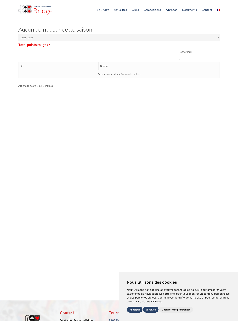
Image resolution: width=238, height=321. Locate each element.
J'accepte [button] (134, 309)
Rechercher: (185, 51)
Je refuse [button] (151, 309)
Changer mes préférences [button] (176, 309)
